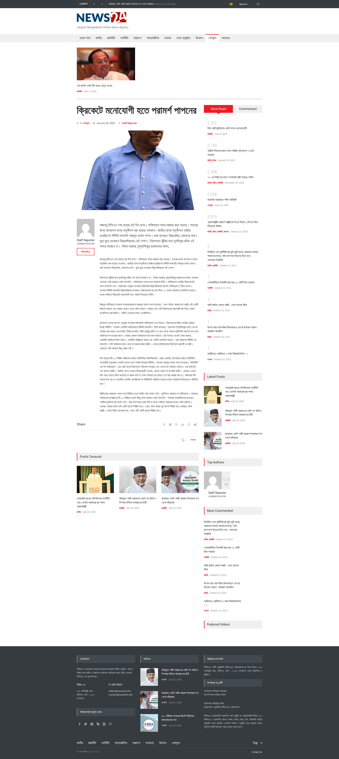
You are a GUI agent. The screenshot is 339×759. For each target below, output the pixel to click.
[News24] (102, 19)
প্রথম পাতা (84, 38)
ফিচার (214, 160)
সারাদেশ (137, 38)
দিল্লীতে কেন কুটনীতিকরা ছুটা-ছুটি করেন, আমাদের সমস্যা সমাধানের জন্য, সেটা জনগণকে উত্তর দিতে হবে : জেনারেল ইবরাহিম (232, 256)
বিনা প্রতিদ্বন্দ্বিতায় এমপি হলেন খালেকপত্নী (227, 128)
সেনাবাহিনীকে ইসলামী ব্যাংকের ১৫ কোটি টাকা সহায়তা (231, 282)
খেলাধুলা (212, 38)
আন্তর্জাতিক (153, 38)
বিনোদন (199, 38)
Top (255, 743)
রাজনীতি (111, 38)
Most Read (218, 109)
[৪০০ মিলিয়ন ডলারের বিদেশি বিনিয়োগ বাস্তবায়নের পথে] (149, 723)
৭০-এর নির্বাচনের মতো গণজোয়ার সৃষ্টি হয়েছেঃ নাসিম (230, 177)
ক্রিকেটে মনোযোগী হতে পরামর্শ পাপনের (137, 110)
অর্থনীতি (124, 38)
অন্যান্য (226, 38)
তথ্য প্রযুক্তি (183, 38)
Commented (248, 109)
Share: (81, 424)
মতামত (167, 38)
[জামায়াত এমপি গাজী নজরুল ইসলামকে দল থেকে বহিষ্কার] (180, 479)
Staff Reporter (129, 123)
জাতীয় (99, 38)
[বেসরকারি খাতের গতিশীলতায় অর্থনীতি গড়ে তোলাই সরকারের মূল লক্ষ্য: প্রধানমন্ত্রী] (95, 479)
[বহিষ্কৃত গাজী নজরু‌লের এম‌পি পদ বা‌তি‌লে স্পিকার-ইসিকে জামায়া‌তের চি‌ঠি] (137, 479)
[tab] (218, 110)
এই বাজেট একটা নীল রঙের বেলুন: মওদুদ (94, 85)
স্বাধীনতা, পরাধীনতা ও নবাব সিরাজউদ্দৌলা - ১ (227, 353)
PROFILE (85, 252)
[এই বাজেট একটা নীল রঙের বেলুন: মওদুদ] (106, 64)
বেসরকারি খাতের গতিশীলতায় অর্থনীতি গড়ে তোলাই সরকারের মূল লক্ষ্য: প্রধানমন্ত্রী (142, 4)
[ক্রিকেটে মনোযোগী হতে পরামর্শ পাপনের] (138, 170)
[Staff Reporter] (85, 228)
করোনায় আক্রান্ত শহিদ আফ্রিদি (222, 199)
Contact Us (257, 752)
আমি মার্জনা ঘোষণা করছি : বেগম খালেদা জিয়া (227, 305)
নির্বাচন (215, 183)
